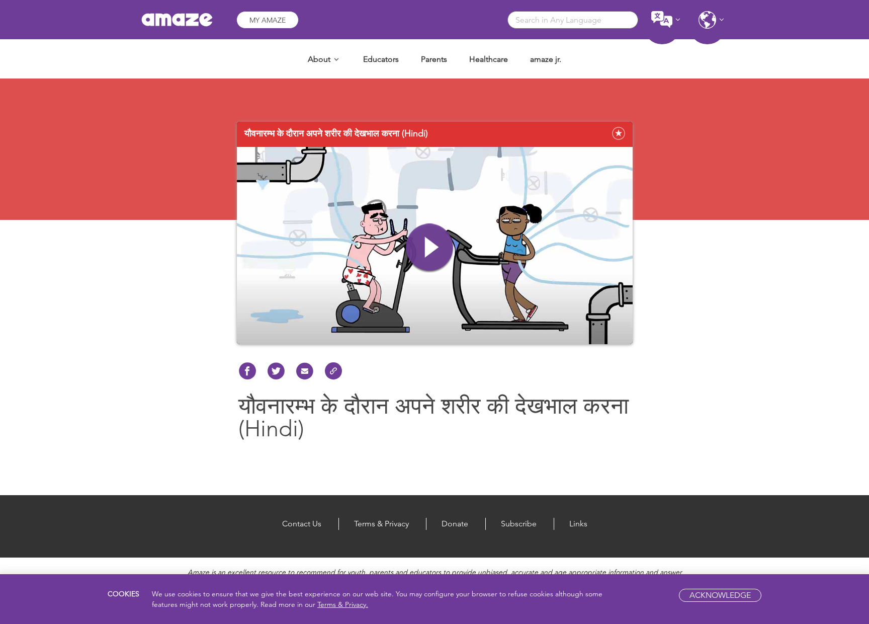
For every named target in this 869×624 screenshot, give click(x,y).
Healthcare (488, 59)
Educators (381, 59)
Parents (434, 59)
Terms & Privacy (381, 523)
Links (578, 523)
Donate (455, 523)
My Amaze (267, 20)
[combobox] (572, 20)
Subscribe (519, 523)
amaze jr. (545, 59)
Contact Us (301, 523)
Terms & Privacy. (342, 604)
